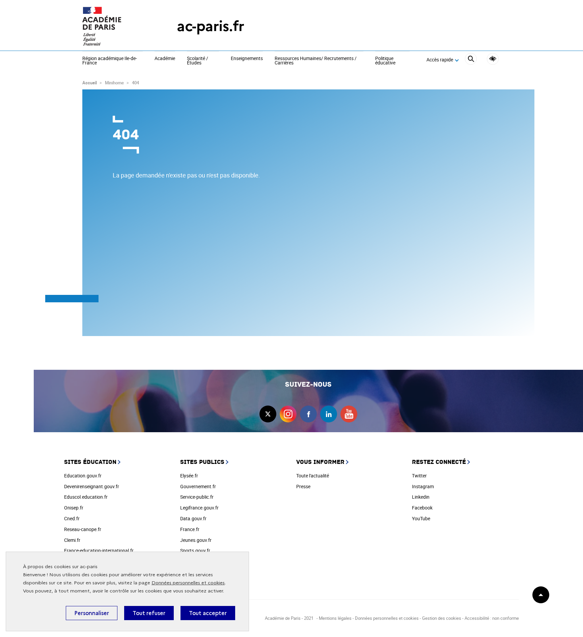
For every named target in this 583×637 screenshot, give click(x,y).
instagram (288, 414)
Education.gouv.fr (83, 475)
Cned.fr (72, 518)
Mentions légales (335, 618)
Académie (165, 58)
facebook (308, 414)
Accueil (89, 83)
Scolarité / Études (197, 60)
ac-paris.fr (210, 26)
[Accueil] (116, 26)
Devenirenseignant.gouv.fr (91, 486)
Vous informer (320, 462)
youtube (348, 414)
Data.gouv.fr (193, 518)
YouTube (421, 518)
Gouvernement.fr (198, 486)
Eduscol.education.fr (86, 497)
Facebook (422, 507)
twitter (267, 414)
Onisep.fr (73, 507)
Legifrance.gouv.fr (199, 507)
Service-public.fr (197, 497)
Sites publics (202, 462)
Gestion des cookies (441, 618)
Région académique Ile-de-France (109, 60)
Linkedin (420, 497)
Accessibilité (493, 59)
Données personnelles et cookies (188, 582)
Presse (303, 486)
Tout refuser (149, 613)
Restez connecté (439, 462)
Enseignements (247, 58)
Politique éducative (385, 60)
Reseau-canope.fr (82, 529)
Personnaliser (91, 613)
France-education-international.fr (99, 550)
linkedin (328, 414)
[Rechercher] (471, 60)
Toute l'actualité (312, 475)
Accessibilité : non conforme (492, 618)
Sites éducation (90, 462)
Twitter (419, 475)
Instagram (423, 486)
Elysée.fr (189, 475)
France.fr (189, 529)
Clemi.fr (72, 540)
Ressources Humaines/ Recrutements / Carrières (316, 60)
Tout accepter (208, 613)
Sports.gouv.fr (195, 550)
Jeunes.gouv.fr (196, 540)
